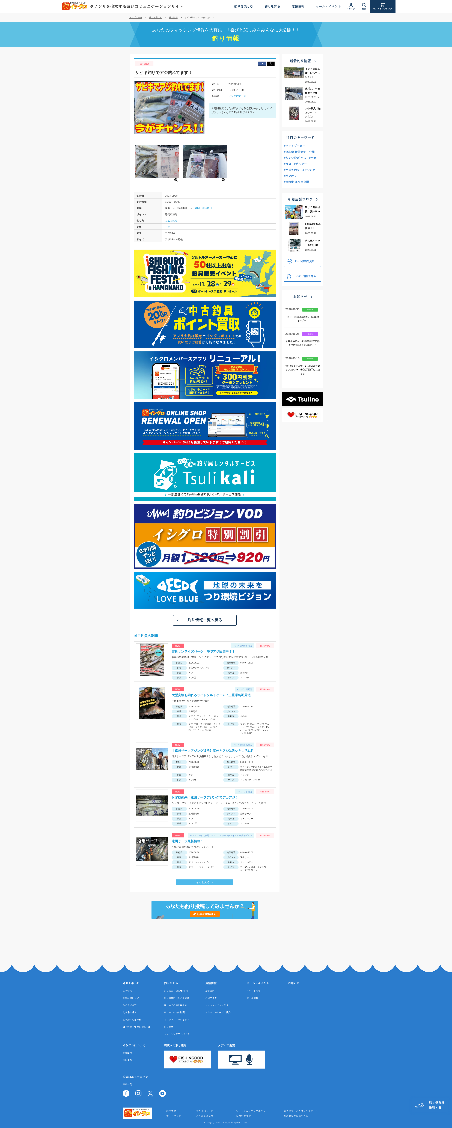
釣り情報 (173, 17)
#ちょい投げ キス (295, 158)
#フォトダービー (294, 146)
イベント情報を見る (304, 276)
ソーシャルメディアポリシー (252, 1111)
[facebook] (262, 64)
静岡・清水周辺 (203, 208)
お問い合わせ (243, 1116)
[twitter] (271, 64)
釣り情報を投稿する (437, 1105)
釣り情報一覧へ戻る (204, 620)
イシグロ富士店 (237, 96)
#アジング (308, 170)
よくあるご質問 (204, 1116)
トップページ (135, 17)
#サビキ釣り (292, 170)
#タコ (287, 164)
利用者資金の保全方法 (296, 1116)
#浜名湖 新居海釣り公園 (299, 152)
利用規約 (171, 1111)
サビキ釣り (171, 220)
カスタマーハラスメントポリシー (302, 1111)
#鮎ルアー (300, 164)
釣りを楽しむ (155, 17)
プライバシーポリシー (208, 1111)
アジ (167, 226)
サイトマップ (173, 1116)
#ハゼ (312, 158)
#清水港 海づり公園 (296, 182)
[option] (157, 162)
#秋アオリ (290, 176)
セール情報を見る (304, 261)
